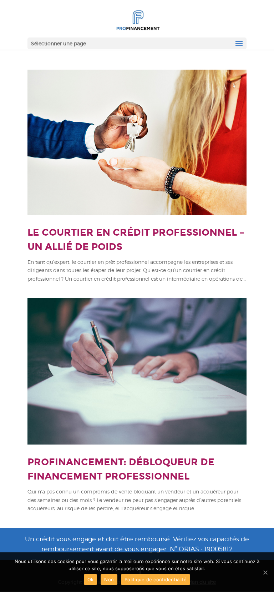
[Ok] (265, 572)
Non (109, 579)
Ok (90, 579)
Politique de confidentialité (156, 579)
